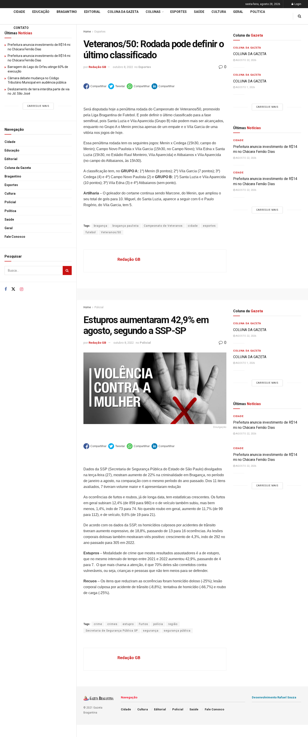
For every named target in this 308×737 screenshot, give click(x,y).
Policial (10, 202)
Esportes (11, 185)
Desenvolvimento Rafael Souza (274, 697)
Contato (21, 28)
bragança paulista (126, 225)
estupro (128, 624)
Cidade (10, 142)
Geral (9, 228)
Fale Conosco (15, 236)
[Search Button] (67, 270)
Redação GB (97, 67)
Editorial (11, 159)
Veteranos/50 (111, 232)
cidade (193, 225)
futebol (91, 232)
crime (98, 624)
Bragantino (13, 176)
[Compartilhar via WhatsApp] (138, 86)
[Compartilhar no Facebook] (94, 86)
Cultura (10, 193)
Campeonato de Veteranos (163, 225)
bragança (100, 225)
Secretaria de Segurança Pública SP (112, 630)
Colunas (153, 12)
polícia (158, 624)
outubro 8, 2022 (123, 67)
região (172, 624)
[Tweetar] (116, 86)
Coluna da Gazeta (18, 168)
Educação (12, 150)
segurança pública (177, 630)
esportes (209, 225)
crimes (112, 624)
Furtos (143, 624)
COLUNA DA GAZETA (249, 54)
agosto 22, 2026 (245, 60)
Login (297, 4)
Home (87, 307)
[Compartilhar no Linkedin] (163, 86)
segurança (151, 630)
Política (10, 211)
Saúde (9, 219)
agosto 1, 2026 (245, 87)
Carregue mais (38, 106)
